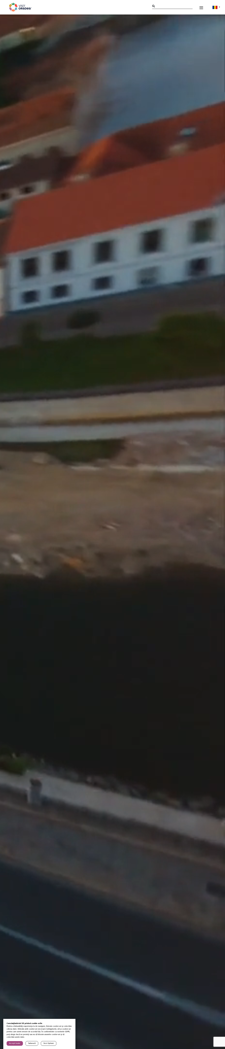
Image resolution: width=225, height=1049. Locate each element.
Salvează (32, 1043)
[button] (216, 7)
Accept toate (14, 1043)
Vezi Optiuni (48, 1043)
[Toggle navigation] (201, 7)
